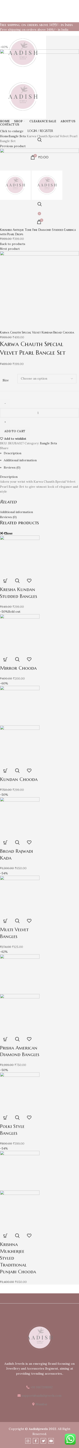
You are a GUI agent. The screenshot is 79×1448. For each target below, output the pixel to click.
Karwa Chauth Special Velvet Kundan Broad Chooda (37, 332)
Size (6, 380)
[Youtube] (51, 1441)
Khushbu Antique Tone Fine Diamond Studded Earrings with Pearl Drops (38, 232)
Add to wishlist (15, 438)
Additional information (20, 460)
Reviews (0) (12, 467)
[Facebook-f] (35, 1441)
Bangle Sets (48, 443)
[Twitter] (43, 1441)
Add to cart (14, 431)
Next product (10, 249)
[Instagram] (28, 1441)
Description (12, 453)
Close (8, 533)
